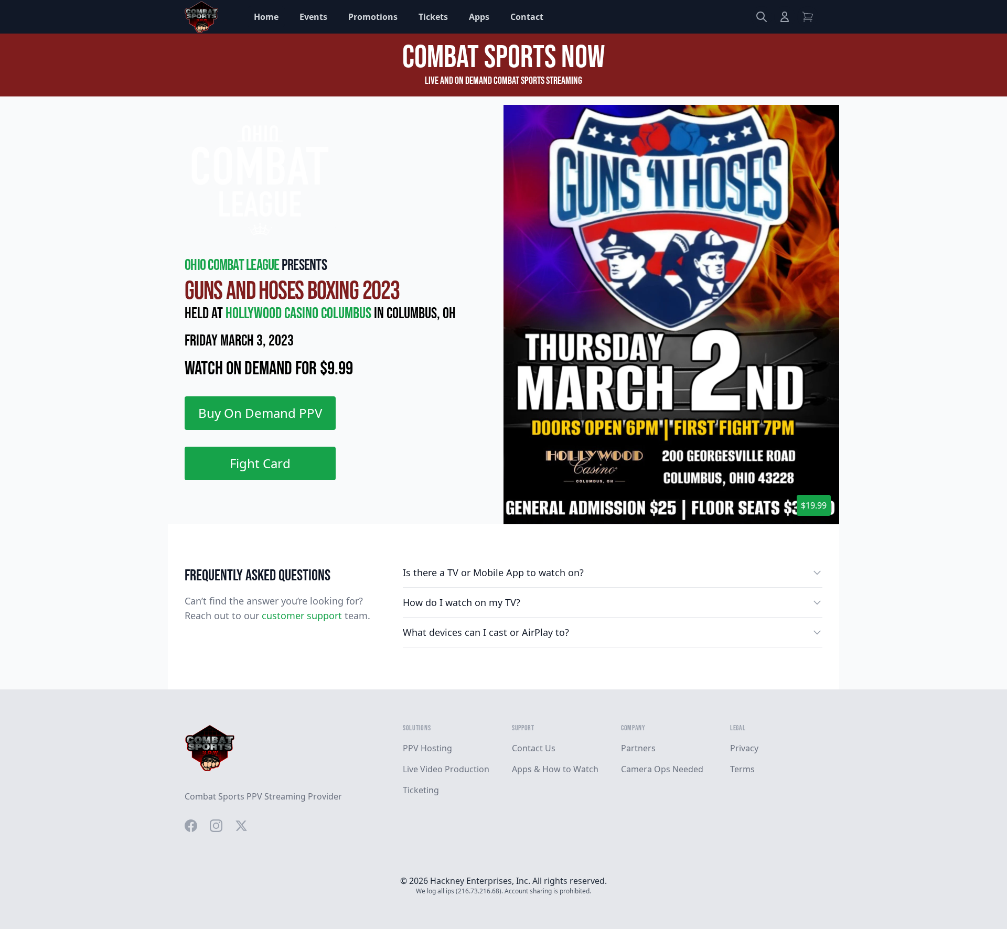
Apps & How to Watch (555, 769)
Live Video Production (446, 769)
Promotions (373, 17)
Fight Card (260, 463)
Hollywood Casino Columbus (300, 313)
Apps (479, 17)
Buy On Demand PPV (260, 413)
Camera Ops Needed (662, 769)
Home (266, 17)
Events (313, 17)
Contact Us (533, 748)
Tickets (433, 17)
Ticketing (421, 790)
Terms (742, 769)
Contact (526, 17)
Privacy (744, 748)
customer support (302, 615)
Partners (638, 748)
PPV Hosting (427, 748)
